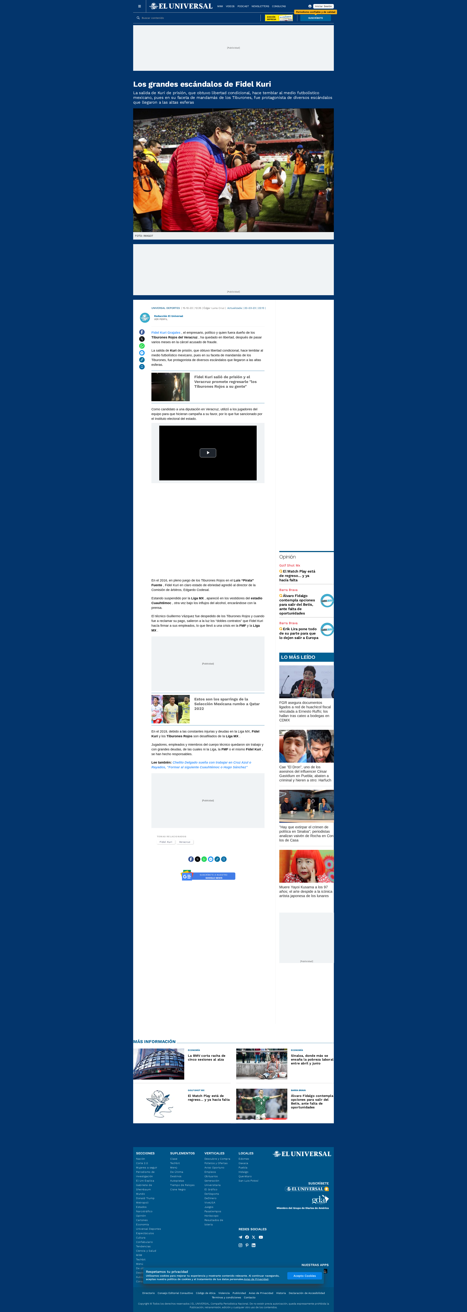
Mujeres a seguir (146, 1167)
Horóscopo (211, 1215)
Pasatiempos (212, 1211)
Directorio (148, 1293)
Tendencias (143, 1246)
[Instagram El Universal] (240, 1245)
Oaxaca (243, 1163)
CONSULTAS (279, 6)
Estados (141, 1206)
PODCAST (243, 6)
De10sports (211, 1193)
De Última (176, 1171)
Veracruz (184, 842)
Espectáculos (145, 1233)
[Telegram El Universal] (240, 1237)
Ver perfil (161, 319)
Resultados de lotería (213, 1222)
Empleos (210, 1171)
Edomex (244, 1158)
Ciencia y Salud (146, 1250)
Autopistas (177, 1180)
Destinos (176, 1176)
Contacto (249, 1297)
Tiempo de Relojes (182, 1185)
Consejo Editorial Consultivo (175, 1293)
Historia (281, 1293)
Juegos (208, 1206)
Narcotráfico (144, 1211)
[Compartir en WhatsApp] (142, 346)
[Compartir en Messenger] (142, 353)
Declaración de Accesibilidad (307, 1293)
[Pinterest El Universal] (247, 1245)
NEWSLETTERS (260, 6)
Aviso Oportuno (214, 1167)
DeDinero (210, 1198)
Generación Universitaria (212, 1182)
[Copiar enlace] (142, 360)
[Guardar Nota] (142, 366)
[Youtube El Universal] (260, 1237)
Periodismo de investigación (145, 1174)
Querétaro (245, 1176)
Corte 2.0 (142, 1163)
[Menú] (139, 6)
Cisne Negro (178, 1189)
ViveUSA (209, 1202)
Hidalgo (243, 1171)
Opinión (287, 557)
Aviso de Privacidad (261, 1293)
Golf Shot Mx (289, 565)
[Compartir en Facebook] (142, 332)
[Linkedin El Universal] (253, 1245)
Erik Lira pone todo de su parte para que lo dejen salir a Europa (298, 633)
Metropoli (142, 1202)
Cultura (141, 1237)
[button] (315, 18)
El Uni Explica (145, 1180)
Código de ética (205, 1293)
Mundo (140, 1193)
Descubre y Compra (217, 1158)
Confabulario (144, 1241)
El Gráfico (210, 1189)
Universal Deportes (165, 308)
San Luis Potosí (248, 1180)
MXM (220, 6)
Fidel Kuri (166, 842)
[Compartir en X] (142, 339)
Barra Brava (288, 590)
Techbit (141, 1259)
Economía (142, 1224)
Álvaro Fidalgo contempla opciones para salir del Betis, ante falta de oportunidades (297, 604)
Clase (173, 1158)
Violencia (224, 1293)
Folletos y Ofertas (216, 1163)
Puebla (243, 1167)
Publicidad (239, 1293)
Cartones (142, 1220)
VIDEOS (230, 6)
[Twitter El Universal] (253, 1237)
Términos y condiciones (226, 1297)
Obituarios (211, 1176)
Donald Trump (145, 1198)
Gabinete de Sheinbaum (144, 1187)
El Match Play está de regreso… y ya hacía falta (297, 575)
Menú (139, 1263)
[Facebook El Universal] (247, 1237)
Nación (140, 1158)
